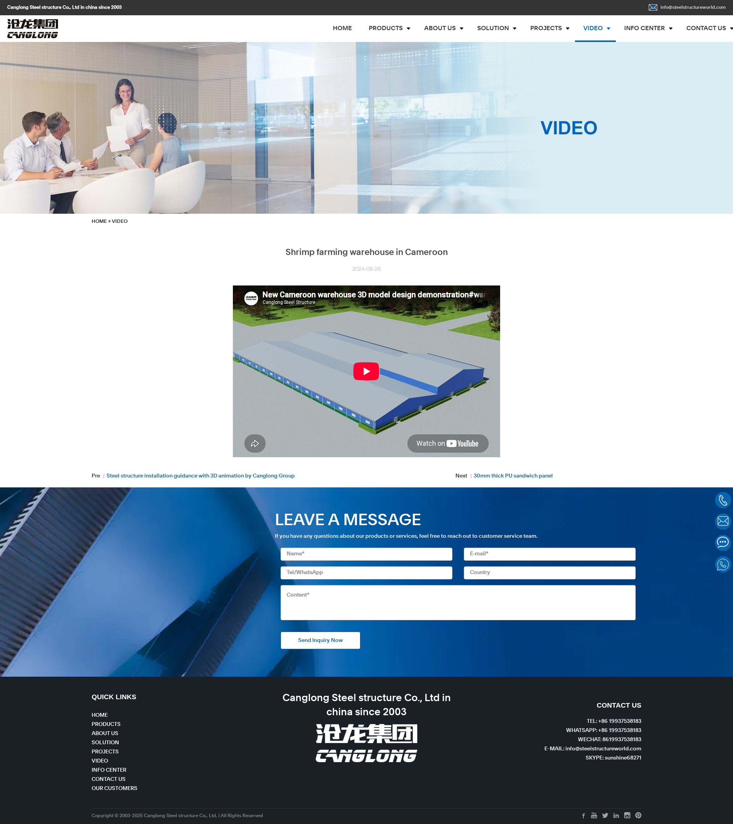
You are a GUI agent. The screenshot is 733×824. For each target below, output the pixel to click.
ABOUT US (440, 29)
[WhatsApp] (723, 564)
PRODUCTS (386, 29)
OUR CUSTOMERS (114, 788)
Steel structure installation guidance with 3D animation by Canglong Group (201, 476)
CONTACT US (109, 779)
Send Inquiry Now (320, 640)
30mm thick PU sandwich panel (513, 476)
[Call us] (723, 500)
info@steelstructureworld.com (693, 7)
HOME (342, 29)
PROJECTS (546, 29)
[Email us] (723, 521)
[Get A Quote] (723, 543)
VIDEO (593, 29)
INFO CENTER (644, 29)
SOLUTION (493, 29)
